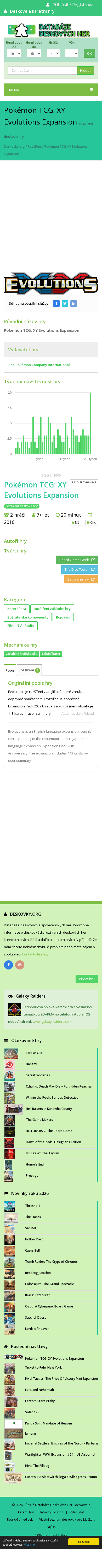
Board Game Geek (75, 559)
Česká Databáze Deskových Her (48, 1505)
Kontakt (51, 1535)
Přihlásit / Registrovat (73, 5)
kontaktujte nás (34, 954)
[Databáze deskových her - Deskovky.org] (51, 29)
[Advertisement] (51, 219)
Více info (29, 1544)
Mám (78, 522)
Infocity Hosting (51, 1512)
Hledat (85, 70)
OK (89, 53)
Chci (93, 522)
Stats (63, 1535)
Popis (9, 670)
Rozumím (83, 1542)
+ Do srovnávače (84, 482)
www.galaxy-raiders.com (52, 1021)
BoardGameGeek (20, 1519)
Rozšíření (35, 146)
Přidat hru (87, 979)
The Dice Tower (78, 569)
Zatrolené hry (79, 579)
